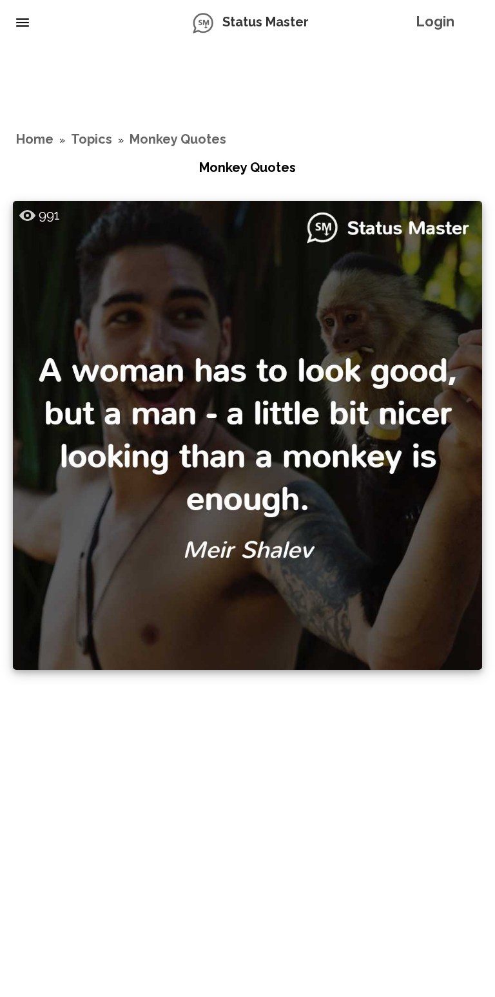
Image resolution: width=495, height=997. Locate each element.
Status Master (265, 22)
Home (34, 139)
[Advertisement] (247, 87)
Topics (91, 139)
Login (435, 21)
